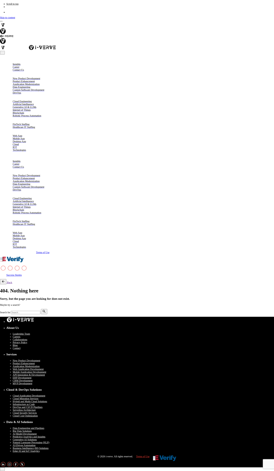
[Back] (3, 281)
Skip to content (7, 17)
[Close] (2, 53)
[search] (44, 311)
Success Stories (14, 275)
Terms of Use (42, 252)
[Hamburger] (1, 21)
